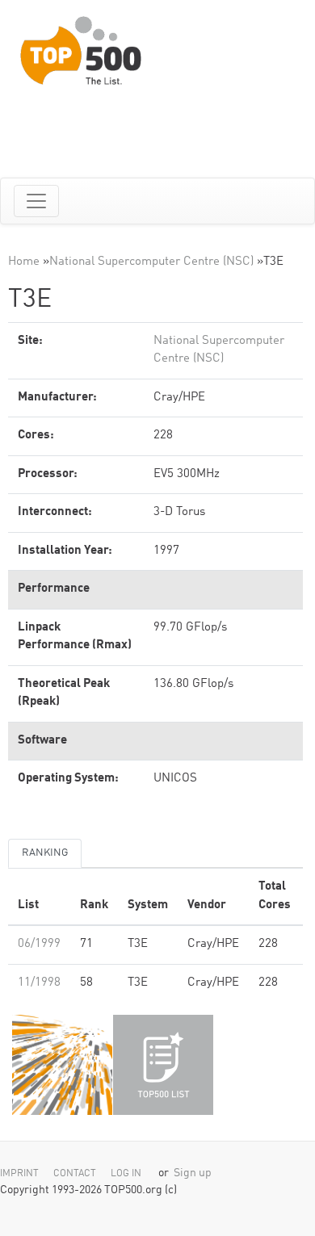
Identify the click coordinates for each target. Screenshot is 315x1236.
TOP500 (62, 1065)
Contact (74, 1174)
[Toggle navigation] (36, 201)
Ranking (45, 853)
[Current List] (163, 1065)
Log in (126, 1174)
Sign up (193, 1173)
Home (24, 262)
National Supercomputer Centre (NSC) (151, 262)
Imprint (19, 1174)
